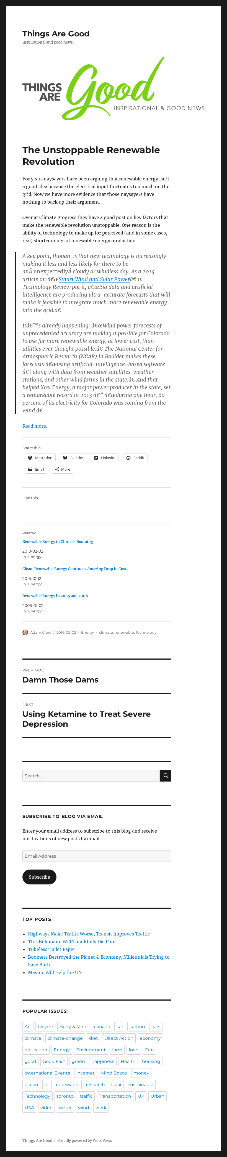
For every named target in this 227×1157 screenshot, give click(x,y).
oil (47, 1084)
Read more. (34, 426)
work (101, 1107)
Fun (149, 1049)
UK (141, 1096)
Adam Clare (40, 632)
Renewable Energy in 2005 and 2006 (55, 596)
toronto (65, 1096)
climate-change (65, 1038)
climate (106, 632)
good (30, 1061)
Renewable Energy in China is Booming (57, 541)
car (120, 1026)
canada (102, 1026)
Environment (91, 1049)
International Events (47, 1073)
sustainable (140, 1084)
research (95, 1084)
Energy (87, 632)
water (65, 1107)
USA (29, 1107)
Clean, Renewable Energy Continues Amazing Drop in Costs (75, 569)
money (141, 1073)
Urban (157, 1096)
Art (28, 1026)
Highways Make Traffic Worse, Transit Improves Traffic (89, 934)
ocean (31, 1084)
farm (117, 1049)
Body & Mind (74, 1026)
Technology (146, 632)
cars (155, 1026)
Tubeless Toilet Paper (51, 949)
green (78, 1061)
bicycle (45, 1026)
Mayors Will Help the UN (55, 972)
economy (150, 1038)
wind (83, 1107)
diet (93, 1038)
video (46, 1107)
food (134, 1049)
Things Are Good (55, 33)
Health (128, 1061)
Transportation (115, 1096)
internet (85, 1073)
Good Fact (54, 1061)
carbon (137, 1026)
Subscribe (39, 877)
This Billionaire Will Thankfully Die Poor (72, 941)
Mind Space (114, 1073)
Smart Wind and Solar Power (94, 279)
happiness (102, 1061)
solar (116, 1084)
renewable (124, 632)
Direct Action (118, 1038)
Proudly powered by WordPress (84, 1140)
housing (151, 1061)
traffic (86, 1096)
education (36, 1049)
